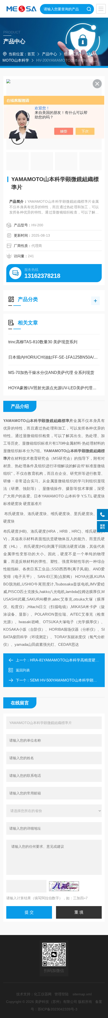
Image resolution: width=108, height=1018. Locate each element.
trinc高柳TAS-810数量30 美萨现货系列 (42, 342)
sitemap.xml (82, 994)
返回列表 (23, 670)
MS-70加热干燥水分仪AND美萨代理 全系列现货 (51, 372)
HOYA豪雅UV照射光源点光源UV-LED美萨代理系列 (54, 388)
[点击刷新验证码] (64, 886)
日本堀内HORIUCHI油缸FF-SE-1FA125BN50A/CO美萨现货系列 (54, 357)
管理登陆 (62, 994)
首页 (31, 54)
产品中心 (49, 54)
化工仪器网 (42, 994)
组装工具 (71, 54)
